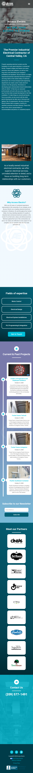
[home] (7, 4)
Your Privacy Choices (18, 758)
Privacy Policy (16, 763)
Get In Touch (16, 334)
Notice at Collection (16, 760)
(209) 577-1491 (16, 694)
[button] (29, 4)
